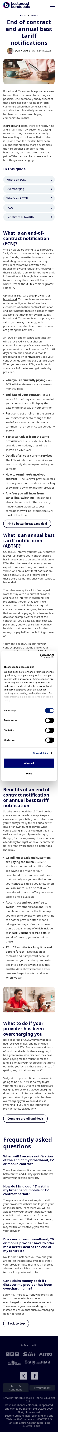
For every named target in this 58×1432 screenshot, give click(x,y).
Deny (29, 773)
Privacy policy (42, 1388)
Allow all (29, 763)
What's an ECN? (16, 179)
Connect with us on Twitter (23, 1376)
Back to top (16, 1323)
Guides (34, 15)
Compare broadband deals (25, 1118)
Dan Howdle (22, 50)
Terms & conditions (15, 1387)
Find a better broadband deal (27, 523)
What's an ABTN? (17, 198)
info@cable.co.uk (21, 1398)
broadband (13, 126)
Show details (40, 753)
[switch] (49, 720)
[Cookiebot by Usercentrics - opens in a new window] (41, 656)
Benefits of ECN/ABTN (20, 217)
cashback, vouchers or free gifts (26, 933)
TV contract (28, 357)
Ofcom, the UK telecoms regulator (32, 284)
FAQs (9, 207)
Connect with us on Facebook (34, 1376)
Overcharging (15, 189)
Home (23, 15)
